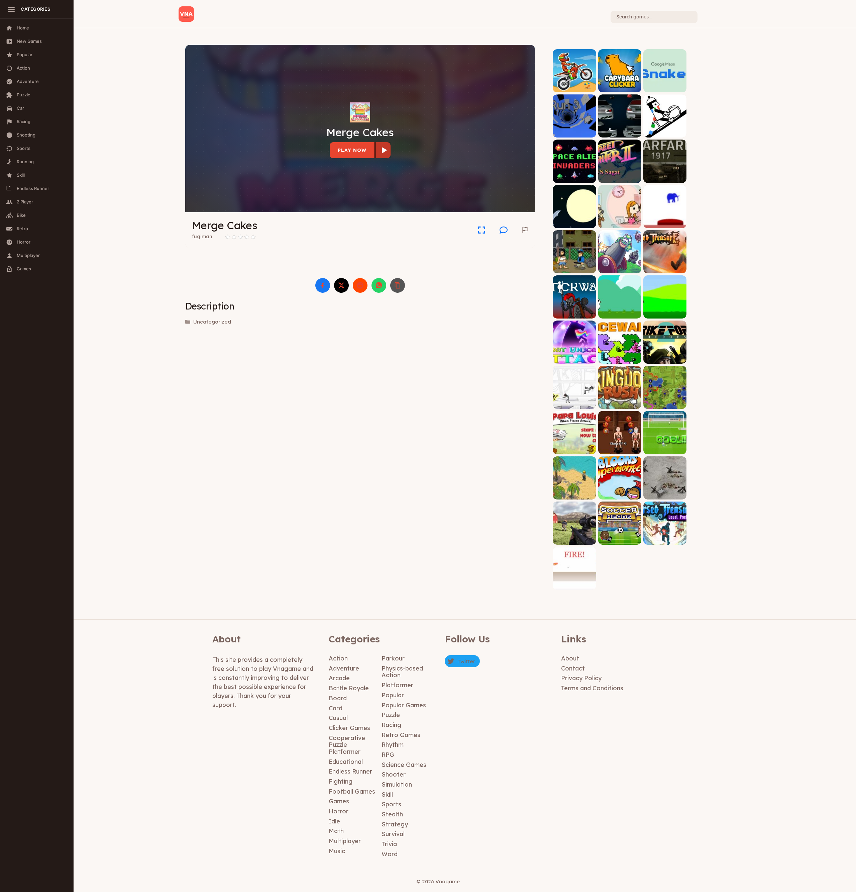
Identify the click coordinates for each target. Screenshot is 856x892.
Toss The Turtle (619, 268)
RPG (388, 755)
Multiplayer (345, 841)
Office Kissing (620, 223)
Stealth (392, 814)
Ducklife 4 (619, 313)
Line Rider (665, 132)
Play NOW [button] (352, 150)
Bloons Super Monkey (619, 492)
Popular (393, 695)
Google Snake (665, 87)
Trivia (389, 844)
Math (336, 831)
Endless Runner (350, 771)
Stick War (574, 313)
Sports (391, 804)
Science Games (404, 765)
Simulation (397, 784)
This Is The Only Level (665, 220)
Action (338, 658)
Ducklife (664, 313)
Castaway (574, 494)
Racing (391, 725)
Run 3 (574, 132)
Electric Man (574, 404)
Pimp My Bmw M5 (619, 132)
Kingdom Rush (619, 404)
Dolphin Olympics (574, 223)
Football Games (352, 791)
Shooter (394, 774)
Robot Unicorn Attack (574, 356)
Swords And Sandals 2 (620, 446)
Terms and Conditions (592, 688)
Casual (338, 718)
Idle (334, 821)
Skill (387, 794)
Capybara (620, 87)
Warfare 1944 (664, 494)
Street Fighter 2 (620, 178)
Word (390, 854)
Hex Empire (664, 404)
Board (338, 698)
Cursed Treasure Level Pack (665, 537)
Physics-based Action (402, 671)
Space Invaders (574, 178)
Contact (573, 668)
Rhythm (393, 744)
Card (335, 708)
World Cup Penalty (665, 449)
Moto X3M (574, 87)
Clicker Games (349, 728)
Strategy (395, 824)
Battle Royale (349, 688)
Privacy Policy (581, 678)
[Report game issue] (525, 230)
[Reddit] (360, 285)
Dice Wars (619, 358)
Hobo (574, 268)
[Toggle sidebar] (11, 9)
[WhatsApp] (378, 285)
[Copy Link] (397, 285)
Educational (346, 762)
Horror (338, 811)
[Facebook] (322, 285)
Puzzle (391, 715)
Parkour (393, 658)
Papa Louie (574, 449)
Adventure (344, 668)
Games (339, 801)
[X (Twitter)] (341, 285)
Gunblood (574, 585)
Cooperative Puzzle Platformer (347, 744)
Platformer (397, 685)
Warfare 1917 (665, 178)
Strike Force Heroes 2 (664, 356)
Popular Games (404, 705)
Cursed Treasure (665, 268)
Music (337, 851)
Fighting (340, 781)
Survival (393, 834)
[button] (503, 230)
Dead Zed (574, 539)
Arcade (339, 678)
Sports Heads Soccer (620, 537)
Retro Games (401, 735)
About (570, 658)
